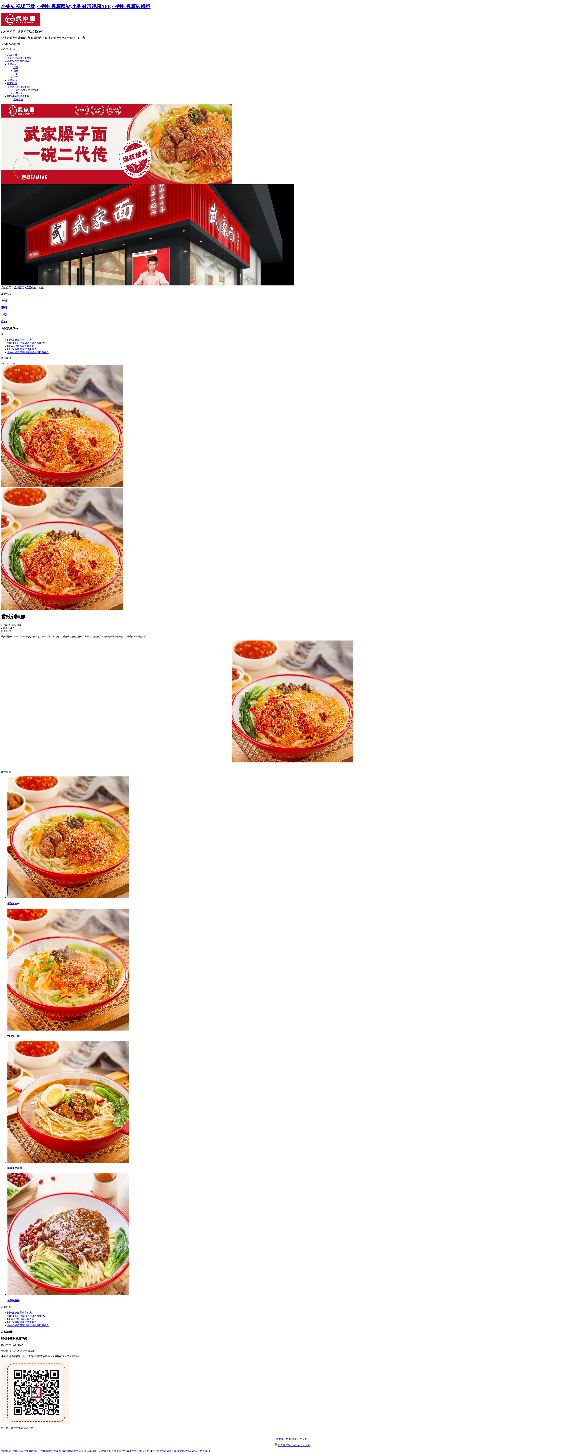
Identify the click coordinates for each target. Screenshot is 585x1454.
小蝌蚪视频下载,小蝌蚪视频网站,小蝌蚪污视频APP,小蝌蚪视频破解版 (76, 6)
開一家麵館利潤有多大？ (20, 339)
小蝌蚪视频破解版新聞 (25, 90)
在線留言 (18, 99)
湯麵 (15, 70)
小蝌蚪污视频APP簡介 (19, 58)
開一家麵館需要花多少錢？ (22, 1322)
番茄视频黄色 (91, 1451)
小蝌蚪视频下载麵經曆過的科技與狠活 (28, 352)
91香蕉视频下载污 (134, 1451)
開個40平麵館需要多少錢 (20, 346)
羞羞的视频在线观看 (72, 1451)
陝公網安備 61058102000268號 (294, 1445)
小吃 (15, 74)
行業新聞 (18, 93)
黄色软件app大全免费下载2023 (195, 1451)
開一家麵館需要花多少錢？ (22, 349)
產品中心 (12, 64)
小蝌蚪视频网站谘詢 (18, 61)
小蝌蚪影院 (17, 1451)
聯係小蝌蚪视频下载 (18, 96)
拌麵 (15, 67)
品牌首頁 (12, 54)
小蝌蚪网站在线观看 (50, 1451)
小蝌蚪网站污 (31, 1451)
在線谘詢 (6, 625)
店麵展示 (12, 80)
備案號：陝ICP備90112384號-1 (292, 1439)
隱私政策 (12, 83)
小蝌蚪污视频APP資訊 (19, 86)
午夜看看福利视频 (169, 1451)
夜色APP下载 (151, 1451)
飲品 (15, 77)
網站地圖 (6, 1451)
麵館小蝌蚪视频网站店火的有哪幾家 (26, 343)
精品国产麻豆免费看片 (111, 1451)
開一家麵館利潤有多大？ (20, 1312)
